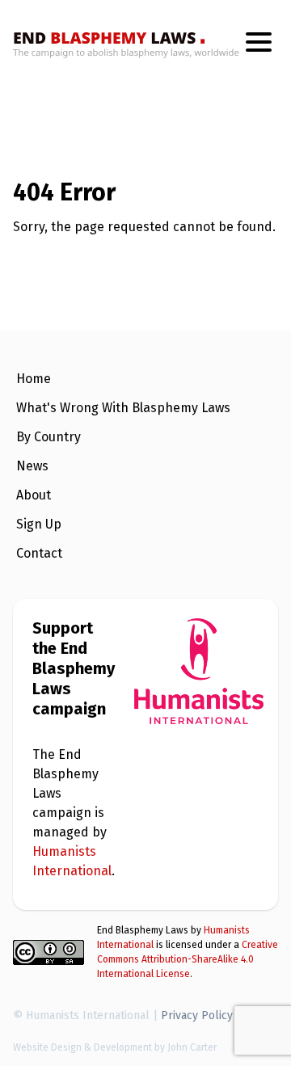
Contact (39, 553)
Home (33, 378)
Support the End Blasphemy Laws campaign (73, 668)
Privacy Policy (197, 1015)
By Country (48, 437)
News (32, 466)
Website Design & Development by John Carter (115, 1047)
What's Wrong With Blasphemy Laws (123, 407)
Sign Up (38, 524)
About (33, 495)
